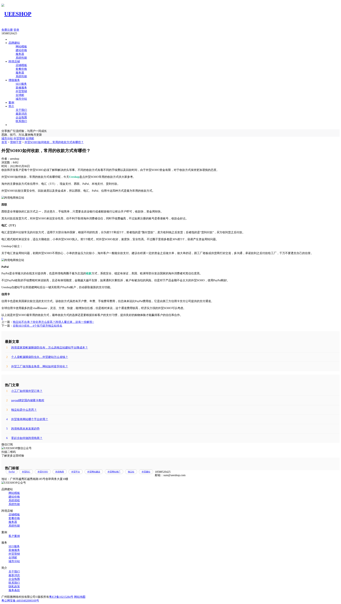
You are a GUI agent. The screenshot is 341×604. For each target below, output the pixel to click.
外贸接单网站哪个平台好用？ (27, 419)
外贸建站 (146, 471)
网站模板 (21, 46)
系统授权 (14, 500)
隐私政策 (14, 586)
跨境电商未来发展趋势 (23, 428)
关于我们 (21, 109)
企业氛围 (21, 117)
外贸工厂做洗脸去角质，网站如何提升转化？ (37, 366)
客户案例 (14, 536)
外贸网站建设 (93, 471)
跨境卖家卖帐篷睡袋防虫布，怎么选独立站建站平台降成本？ (47, 347)
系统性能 (21, 57)
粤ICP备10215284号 (61, 596)
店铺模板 (21, 65)
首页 (4, 142)
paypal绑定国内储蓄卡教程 (25, 400)
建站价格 (21, 50)
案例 (11, 102)
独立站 (131, 471)
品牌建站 (14, 42)
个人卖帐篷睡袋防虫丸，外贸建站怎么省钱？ (37, 356)
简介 (11, 106)
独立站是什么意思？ (21, 409)
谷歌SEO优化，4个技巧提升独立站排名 (37, 325)
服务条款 (14, 590)
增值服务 (14, 80)
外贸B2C (26, 471)
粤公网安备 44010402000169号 (20, 600)
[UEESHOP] (16, 14)
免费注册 (7, 29)
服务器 (20, 53)
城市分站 (21, 98)
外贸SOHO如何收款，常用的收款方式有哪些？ (54, 142)
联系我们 (21, 121)
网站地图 (79, 596)
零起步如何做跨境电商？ (24, 438)
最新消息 (21, 113)
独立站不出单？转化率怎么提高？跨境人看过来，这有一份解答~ (53, 321)
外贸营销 (21, 91)
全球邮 (20, 95)
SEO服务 (21, 83)
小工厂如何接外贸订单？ (24, 390)
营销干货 (15, 142)
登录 (16, 29)
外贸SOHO (43, 471)
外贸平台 (75, 471)
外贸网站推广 (114, 471)
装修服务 (21, 87)
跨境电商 (59, 471)
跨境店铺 (14, 61)
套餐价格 (21, 68)
